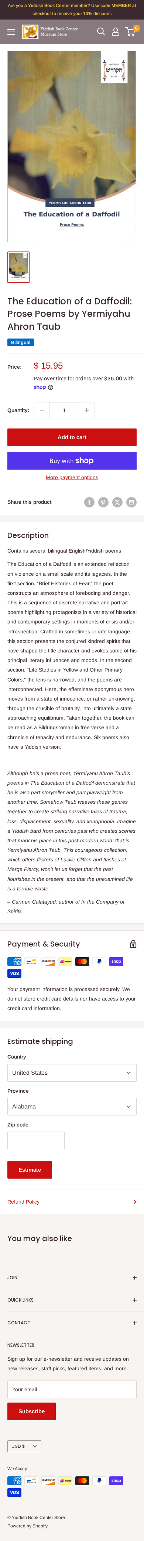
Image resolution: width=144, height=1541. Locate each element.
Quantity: (18, 410)
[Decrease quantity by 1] (41, 410)
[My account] (115, 32)
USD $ (18, 1446)
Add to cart (72, 437)
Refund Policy (23, 1202)
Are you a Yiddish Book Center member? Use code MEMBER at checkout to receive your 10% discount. (72, 9)
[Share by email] (131, 502)
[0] (130, 31)
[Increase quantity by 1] (87, 410)
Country (16, 1057)
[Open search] (101, 32)
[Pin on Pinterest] (103, 502)
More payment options (72, 477)
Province (18, 1091)
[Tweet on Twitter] (117, 502)
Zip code (17, 1125)
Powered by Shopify (27, 1526)
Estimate (29, 1169)
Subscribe (31, 1411)
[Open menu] (11, 32)
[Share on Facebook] (89, 502)
